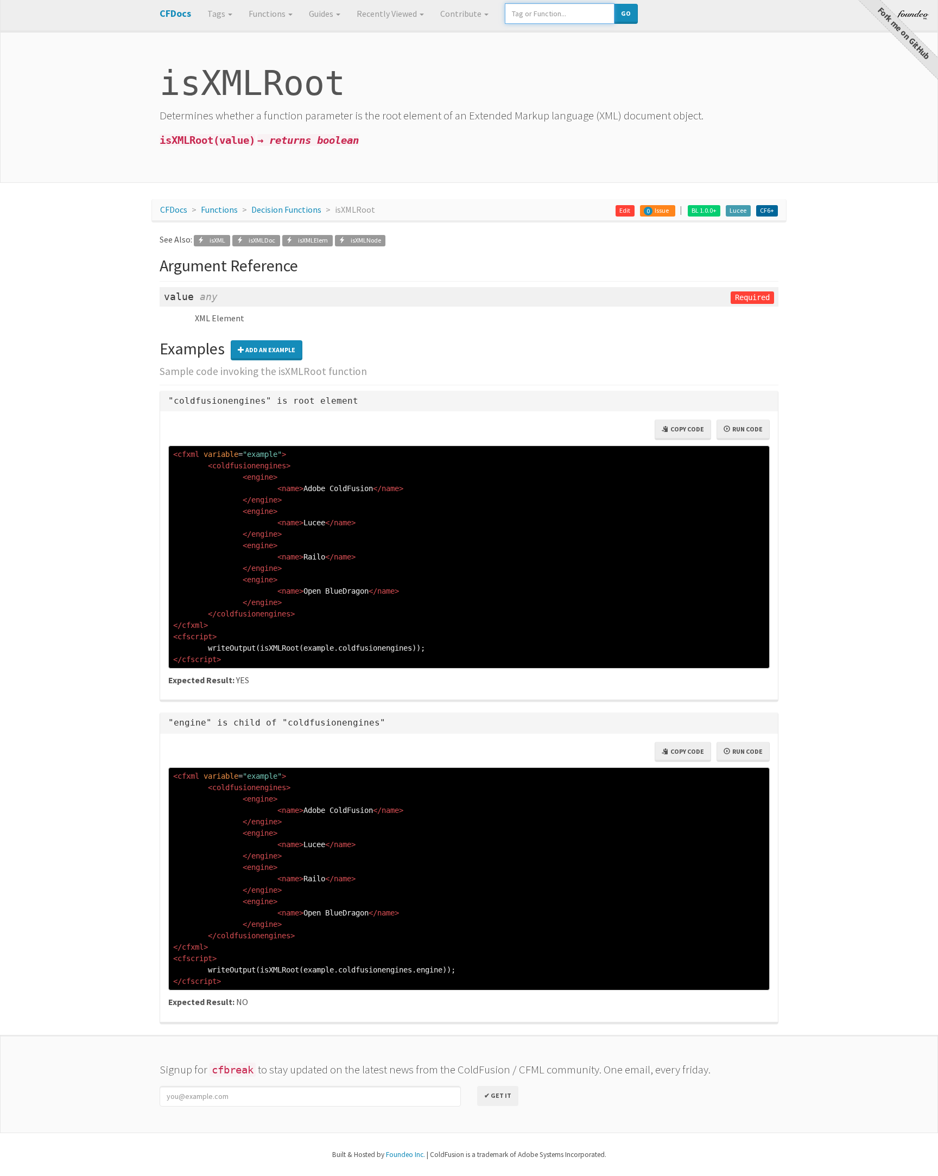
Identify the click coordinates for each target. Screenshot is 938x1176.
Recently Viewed (388, 13)
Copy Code (686, 429)
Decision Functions (286, 209)
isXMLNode (363, 240)
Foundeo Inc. (405, 1154)
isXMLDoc (259, 240)
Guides (322, 13)
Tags (217, 13)
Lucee (738, 210)
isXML (215, 240)
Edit (624, 210)
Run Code (746, 429)
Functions (268, 13)
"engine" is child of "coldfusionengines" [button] (276, 722)
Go (626, 13)
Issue (662, 210)
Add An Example (269, 350)
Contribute (461, 13)
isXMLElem (311, 240)
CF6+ (767, 210)
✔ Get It (497, 1095)
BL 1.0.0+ (704, 210)
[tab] (469, 401)
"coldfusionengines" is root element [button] (263, 401)
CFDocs (173, 209)
